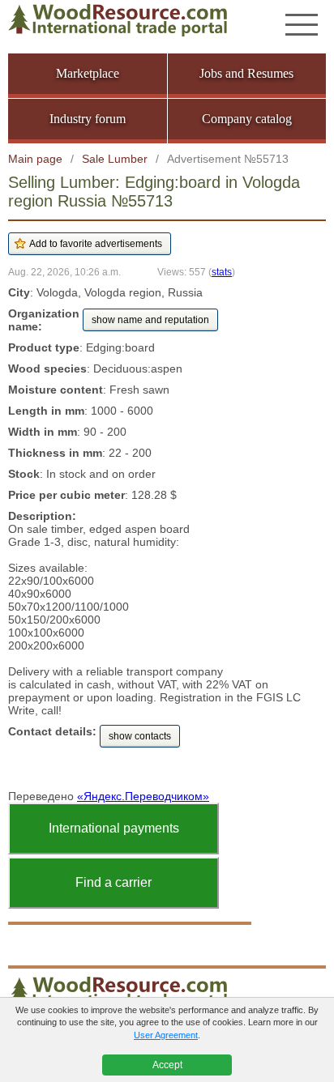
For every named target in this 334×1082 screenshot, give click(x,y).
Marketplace (87, 73)
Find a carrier (113, 882)
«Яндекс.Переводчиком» (143, 796)
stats (222, 271)
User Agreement (166, 1035)
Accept (167, 1065)
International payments (114, 828)
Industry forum (87, 119)
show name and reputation (150, 320)
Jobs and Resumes (246, 73)
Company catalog (247, 119)
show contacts (140, 736)
